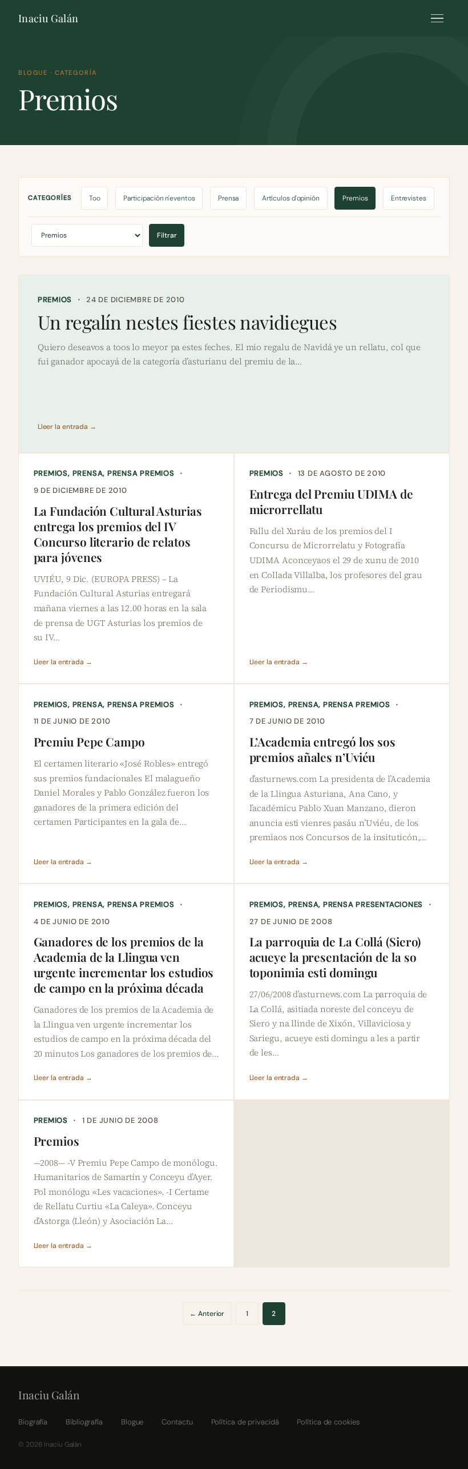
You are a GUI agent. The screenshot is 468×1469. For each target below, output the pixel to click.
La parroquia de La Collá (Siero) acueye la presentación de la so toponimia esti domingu (335, 957)
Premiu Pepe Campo (89, 741)
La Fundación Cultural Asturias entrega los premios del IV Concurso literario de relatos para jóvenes (118, 534)
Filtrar (167, 235)
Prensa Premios (141, 473)
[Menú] (437, 18)
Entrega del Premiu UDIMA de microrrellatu (331, 501)
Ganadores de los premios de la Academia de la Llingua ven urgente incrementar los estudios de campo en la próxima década (124, 965)
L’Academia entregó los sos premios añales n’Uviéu (322, 749)
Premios (355, 198)
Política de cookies (328, 1422)
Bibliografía (84, 1422)
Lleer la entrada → (67, 426)
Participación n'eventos (159, 198)
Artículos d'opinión (291, 198)
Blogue (132, 1422)
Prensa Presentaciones (373, 904)
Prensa (228, 198)
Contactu (177, 1422)
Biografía (32, 1422)
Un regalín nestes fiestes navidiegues (187, 322)
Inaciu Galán (48, 18)
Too (94, 198)
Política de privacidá (245, 1422)
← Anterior (206, 1313)
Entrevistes (408, 198)
